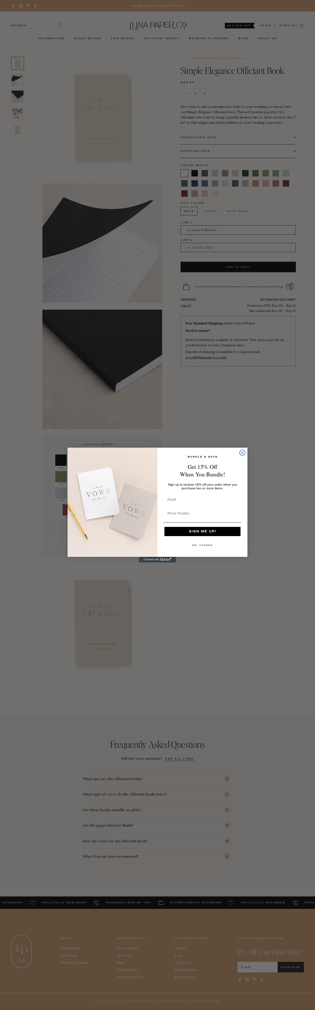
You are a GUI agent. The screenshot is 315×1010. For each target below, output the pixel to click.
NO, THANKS (202, 545)
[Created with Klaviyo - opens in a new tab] (157, 559)
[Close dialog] (242, 452)
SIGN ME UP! (202, 531)
